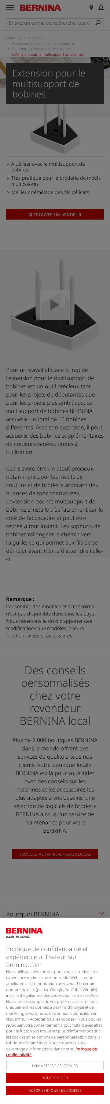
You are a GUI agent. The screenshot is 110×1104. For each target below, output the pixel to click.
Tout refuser (55, 1078)
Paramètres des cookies (55, 1065)
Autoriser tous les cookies (55, 1090)
